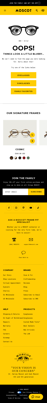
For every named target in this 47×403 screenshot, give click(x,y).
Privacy (11, 392)
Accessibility (11, 395)
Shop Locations (9, 279)
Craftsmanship (29, 279)
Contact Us (7, 341)
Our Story (7, 275)
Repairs (6, 322)
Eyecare (6, 287)
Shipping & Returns (11, 314)
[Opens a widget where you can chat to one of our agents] (35, 397)
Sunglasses (28, 318)
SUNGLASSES (23, 83)
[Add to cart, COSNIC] (32, 140)
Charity (6, 291)
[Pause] (39, 3)
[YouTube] (31, 208)
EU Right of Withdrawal (13, 318)
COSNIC (20, 149)
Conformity (23, 395)
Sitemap (6, 338)
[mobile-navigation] (5, 10)
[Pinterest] (23, 208)
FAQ (4, 330)
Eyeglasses (28, 314)
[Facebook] (9, 208)
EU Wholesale (8, 295)
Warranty (6, 326)
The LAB (27, 334)
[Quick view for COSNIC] (32, 134)
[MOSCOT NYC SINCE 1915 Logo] (23, 10)
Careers (6, 334)
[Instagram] (16, 208)
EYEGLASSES (23, 75)
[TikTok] (38, 208)
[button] (37, 10)
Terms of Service (14, 398)
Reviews (27, 283)
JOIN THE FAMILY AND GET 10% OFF (23, 3)
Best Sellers (29, 326)
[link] (20, 132)
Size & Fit (28, 275)
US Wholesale (8, 299)
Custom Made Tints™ (32, 322)
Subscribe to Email (32, 295)
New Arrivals (29, 330)
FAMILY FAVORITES (23, 91)
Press (26, 291)
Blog (25, 287)
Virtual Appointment (11, 283)
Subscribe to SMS (31, 299)
